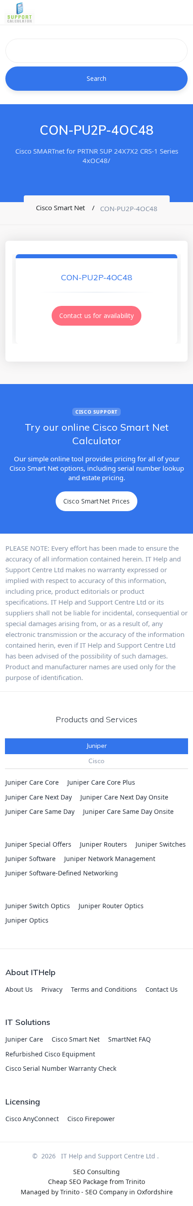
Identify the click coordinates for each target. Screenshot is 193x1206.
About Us (19, 989)
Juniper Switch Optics (37, 905)
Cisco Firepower (91, 1118)
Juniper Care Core (32, 782)
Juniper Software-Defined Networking (61, 873)
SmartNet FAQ (129, 1039)
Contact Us (161, 989)
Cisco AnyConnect (32, 1118)
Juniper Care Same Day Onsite (128, 811)
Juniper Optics (26, 920)
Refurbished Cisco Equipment (50, 1054)
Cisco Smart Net (76, 1039)
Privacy (51, 989)
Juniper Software (30, 858)
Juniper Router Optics (111, 905)
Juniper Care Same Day (40, 811)
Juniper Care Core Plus (101, 782)
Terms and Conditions (104, 989)
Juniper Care (24, 1039)
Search (97, 78)
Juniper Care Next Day (38, 797)
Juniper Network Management (109, 858)
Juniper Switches (161, 844)
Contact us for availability (96, 315)
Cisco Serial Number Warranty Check (60, 1068)
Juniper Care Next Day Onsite (124, 797)
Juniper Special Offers (38, 844)
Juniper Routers (103, 844)
